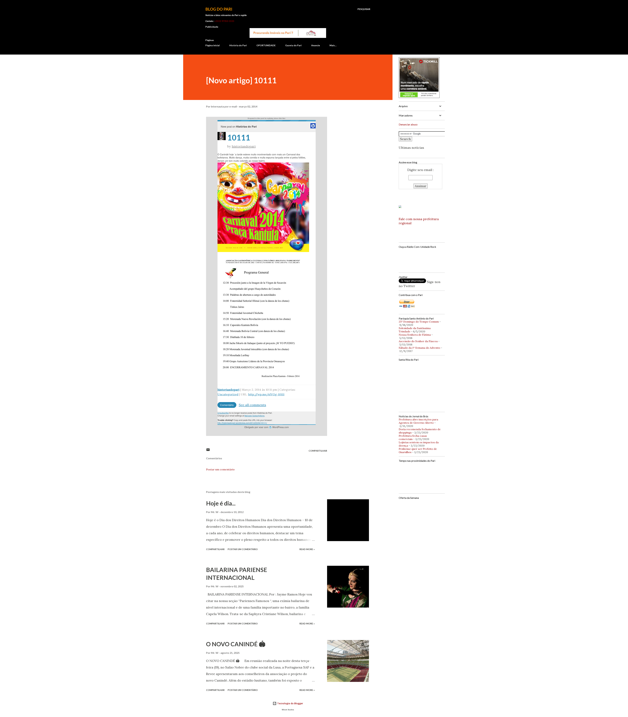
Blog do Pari (218, 9)
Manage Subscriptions (254, 415)
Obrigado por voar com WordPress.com (266, 427)
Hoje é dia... (221, 503)
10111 (238, 137)
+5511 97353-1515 (224, 21)
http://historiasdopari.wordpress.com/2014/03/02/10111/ (242, 422)
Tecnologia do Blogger (290, 703)
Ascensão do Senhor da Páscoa (418, 341)
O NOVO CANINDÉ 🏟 (235, 644)
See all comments (252, 405)
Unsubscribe (223, 412)
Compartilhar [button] (318, 450)
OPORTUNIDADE (266, 45)
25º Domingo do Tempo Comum (419, 321)
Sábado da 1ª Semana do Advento (419, 347)
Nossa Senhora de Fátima (415, 334)
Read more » (307, 549)
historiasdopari (244, 146)
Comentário (227, 405)
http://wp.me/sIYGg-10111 (266, 394)
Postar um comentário (220, 469)
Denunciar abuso (408, 124)
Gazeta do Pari (293, 45)
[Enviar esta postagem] (208, 450)
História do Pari (238, 45)
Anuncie (315, 45)
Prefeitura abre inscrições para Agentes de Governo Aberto (418, 421)
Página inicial (212, 45)
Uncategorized (228, 394)
